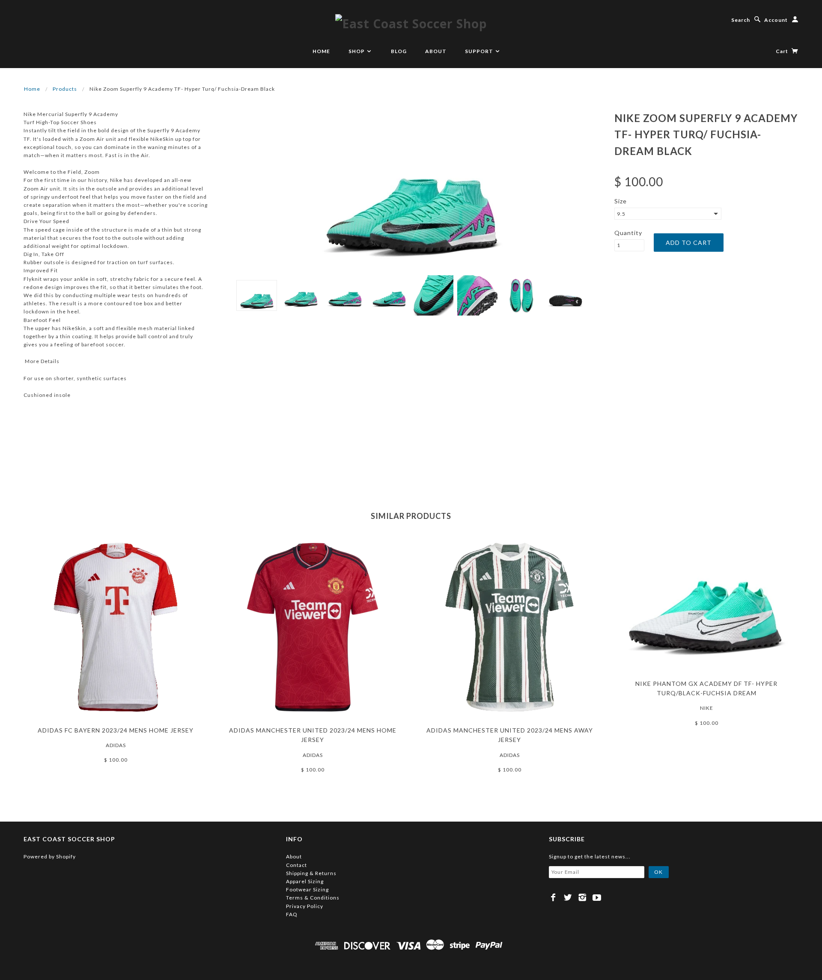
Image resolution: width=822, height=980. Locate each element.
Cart (782, 51)
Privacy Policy (304, 906)
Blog (399, 51)
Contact (296, 865)
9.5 (621, 214)
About (436, 51)
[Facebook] (553, 897)
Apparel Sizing (305, 881)
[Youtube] (597, 897)
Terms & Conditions (313, 897)
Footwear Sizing (307, 889)
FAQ (292, 914)
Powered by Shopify (50, 856)
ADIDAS (116, 745)
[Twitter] (567, 897)
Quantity (628, 232)
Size (620, 201)
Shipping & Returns (311, 873)
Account (776, 20)
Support (479, 51)
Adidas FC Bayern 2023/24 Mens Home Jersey (116, 730)
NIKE (706, 708)
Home (321, 51)
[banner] (411, 23)
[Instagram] (582, 897)
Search (740, 20)
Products (65, 89)
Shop (357, 51)
